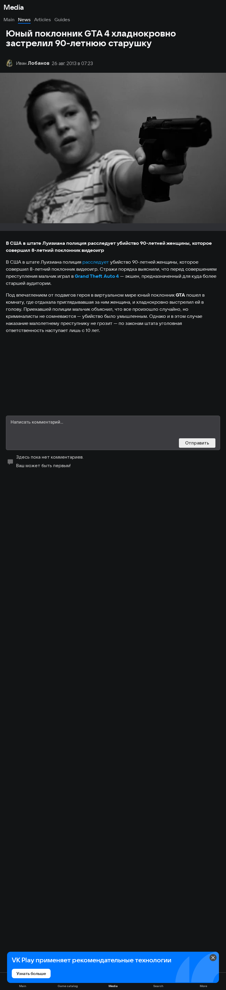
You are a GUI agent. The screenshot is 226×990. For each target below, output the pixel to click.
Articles (42, 19)
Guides (62, 19)
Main (9, 19)
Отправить (197, 443)
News (24, 19)
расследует (95, 262)
